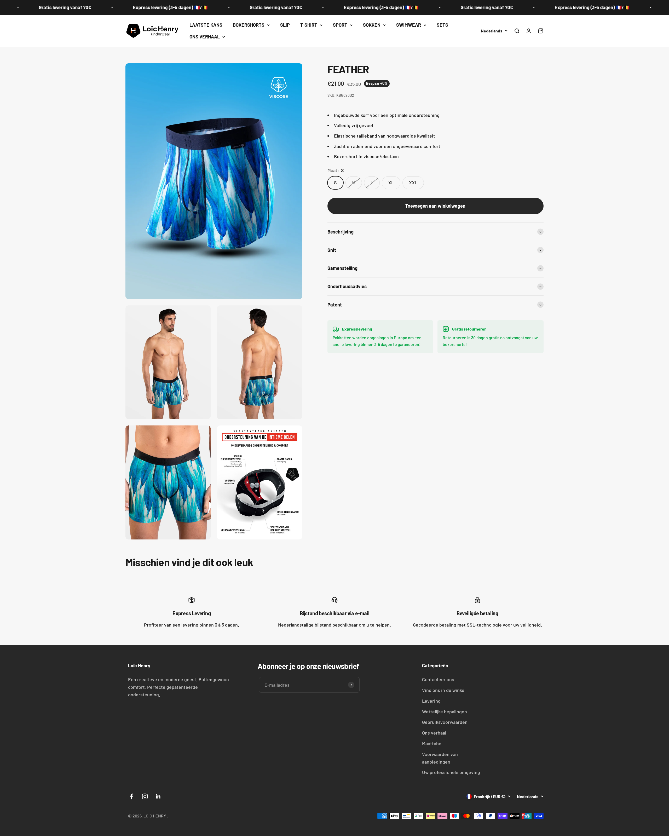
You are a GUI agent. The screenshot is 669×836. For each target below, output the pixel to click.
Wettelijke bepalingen (444, 711)
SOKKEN (371, 25)
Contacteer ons (438, 679)
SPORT (340, 25)
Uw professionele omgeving (451, 772)
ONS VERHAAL (204, 36)
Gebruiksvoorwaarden (445, 722)
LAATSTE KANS (205, 25)
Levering (431, 701)
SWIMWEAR (408, 25)
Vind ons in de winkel (443, 690)
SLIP (285, 25)
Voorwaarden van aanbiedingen (440, 758)
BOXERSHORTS (248, 25)
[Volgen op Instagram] (144, 796)
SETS (442, 25)
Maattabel (432, 743)
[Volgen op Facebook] (131, 796)
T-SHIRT (308, 25)
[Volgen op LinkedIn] (158, 796)
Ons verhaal (434, 733)
